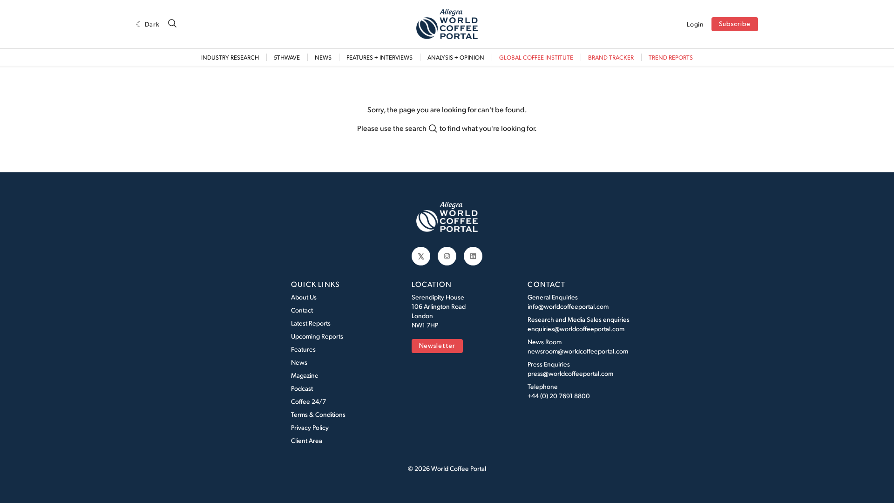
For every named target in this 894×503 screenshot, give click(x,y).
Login (695, 24)
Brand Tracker (611, 57)
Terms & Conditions (318, 414)
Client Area (306, 440)
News (323, 57)
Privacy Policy (310, 427)
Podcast (302, 388)
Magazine (304, 375)
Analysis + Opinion (455, 57)
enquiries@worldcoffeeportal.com (576, 329)
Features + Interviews (379, 57)
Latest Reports (311, 323)
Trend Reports (671, 57)
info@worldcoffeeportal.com (568, 306)
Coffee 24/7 (308, 401)
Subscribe (735, 24)
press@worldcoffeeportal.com (570, 373)
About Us (304, 297)
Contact (302, 310)
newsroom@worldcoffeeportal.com (578, 351)
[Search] (172, 24)
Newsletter (437, 346)
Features (303, 349)
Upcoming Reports (317, 336)
